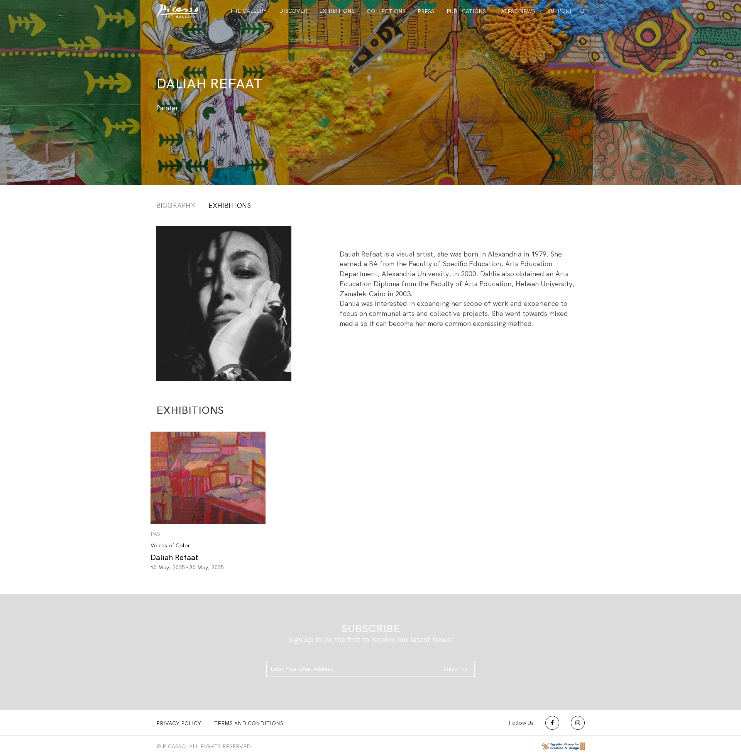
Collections (386, 11)
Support (560, 10)
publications (466, 11)
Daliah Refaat (174, 557)
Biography (175, 205)
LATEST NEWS (516, 11)
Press (426, 11)
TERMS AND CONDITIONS (248, 723)
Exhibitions (337, 10)
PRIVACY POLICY (178, 723)
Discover (293, 10)
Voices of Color (170, 545)
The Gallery (248, 10)
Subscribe (456, 669)
